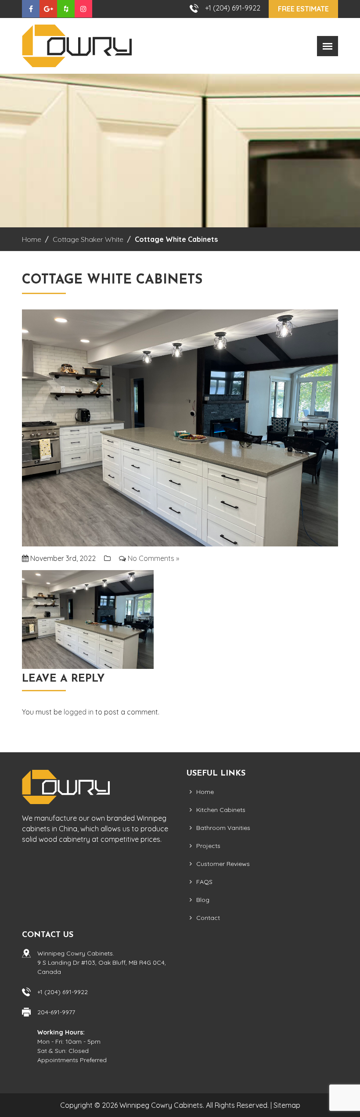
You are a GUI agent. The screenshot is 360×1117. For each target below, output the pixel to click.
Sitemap (287, 1105)
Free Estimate (303, 8)
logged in (79, 712)
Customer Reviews (223, 864)
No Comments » (153, 558)
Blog (202, 900)
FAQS (204, 882)
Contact (208, 918)
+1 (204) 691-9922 (232, 8)
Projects (208, 846)
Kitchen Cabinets (220, 810)
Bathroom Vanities (223, 828)
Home (205, 792)
